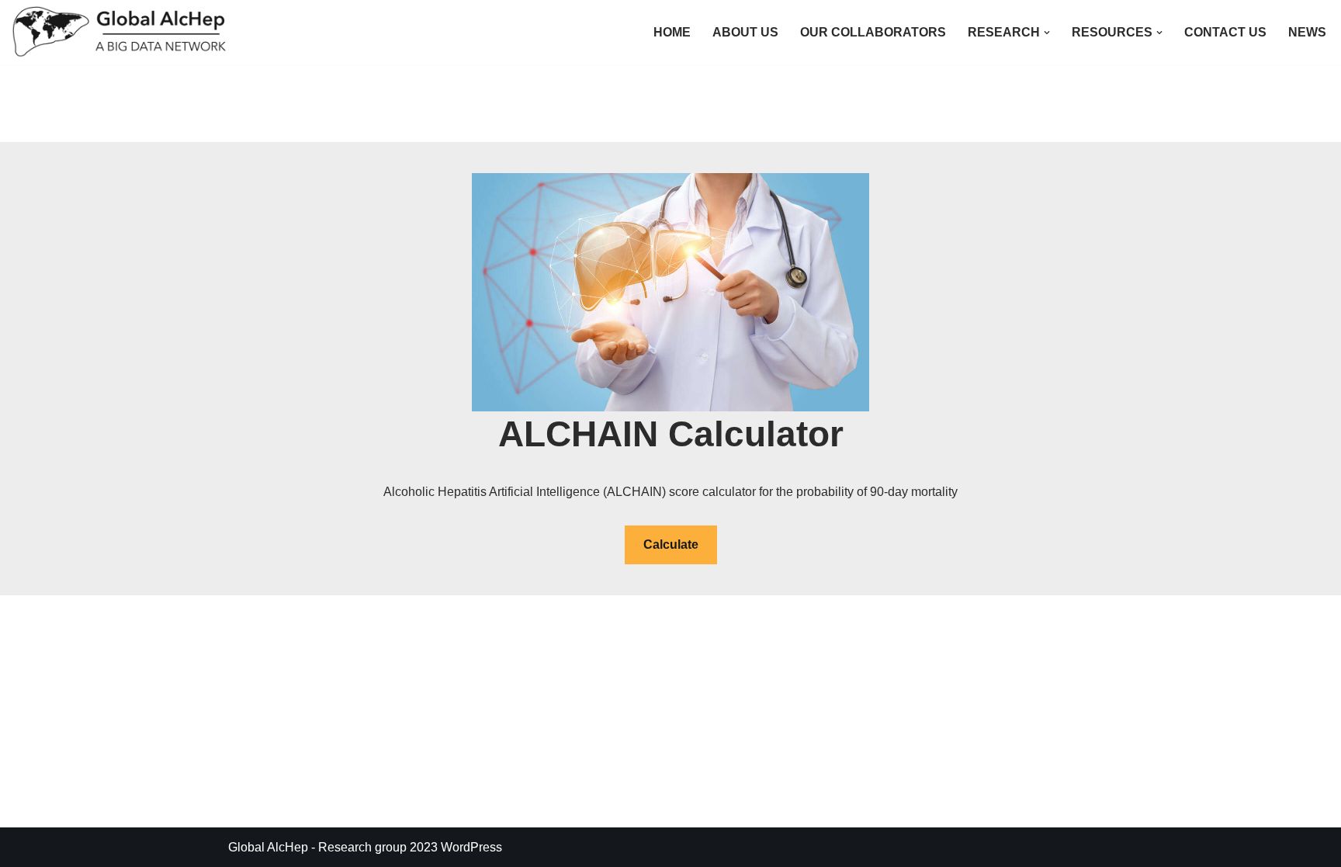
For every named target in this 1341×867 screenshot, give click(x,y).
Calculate (670, 544)
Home (672, 32)
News (1307, 32)
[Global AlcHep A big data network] (124, 32)
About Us (745, 32)
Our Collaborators (873, 32)
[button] (1047, 32)
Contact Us (1225, 32)
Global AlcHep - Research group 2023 (333, 847)
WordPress (471, 847)
